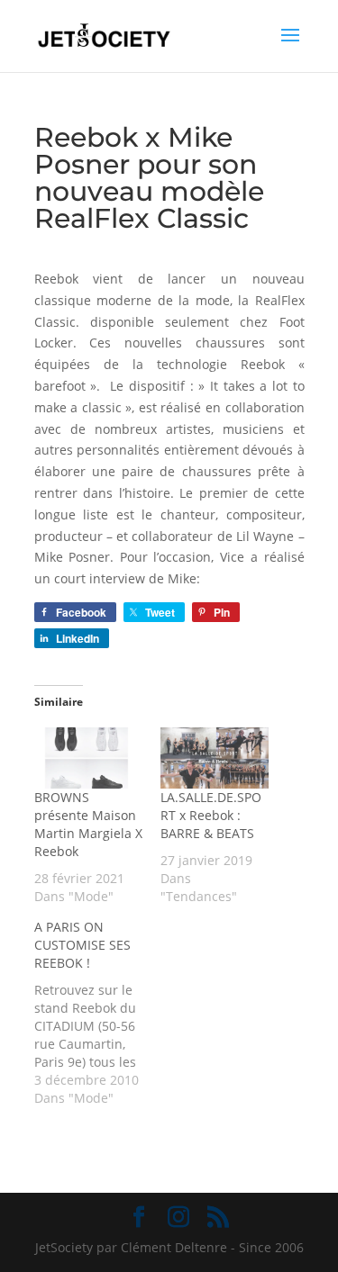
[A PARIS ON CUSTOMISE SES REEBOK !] (97, 1012)
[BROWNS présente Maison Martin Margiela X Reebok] (88, 758)
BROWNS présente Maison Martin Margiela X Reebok (88, 824)
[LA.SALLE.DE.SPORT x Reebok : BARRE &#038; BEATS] (214, 758)
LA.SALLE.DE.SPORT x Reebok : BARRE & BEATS (210, 815)
